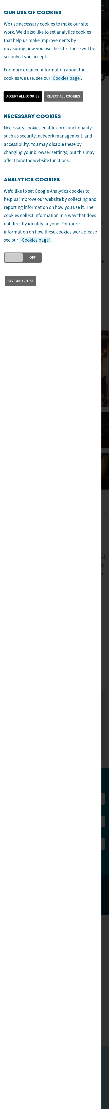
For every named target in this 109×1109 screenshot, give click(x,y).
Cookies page (66, 78)
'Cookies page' (35, 240)
